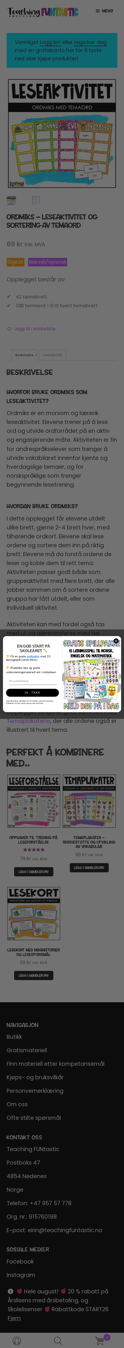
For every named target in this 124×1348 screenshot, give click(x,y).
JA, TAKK (33, 692)
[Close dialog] (116, 641)
